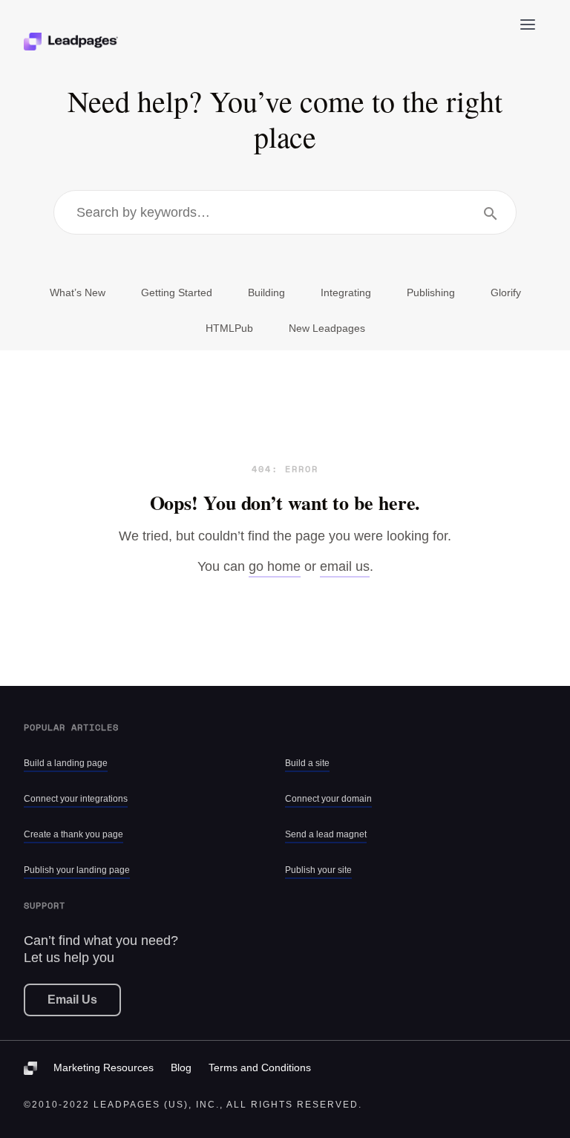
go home (275, 566)
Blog (181, 1067)
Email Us (72, 999)
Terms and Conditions (260, 1067)
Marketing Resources (103, 1067)
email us (345, 566)
